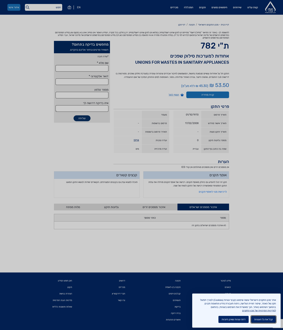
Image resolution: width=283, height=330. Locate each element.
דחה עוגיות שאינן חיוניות (233, 319)
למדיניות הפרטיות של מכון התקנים (259, 310)
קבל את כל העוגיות (263, 319)
